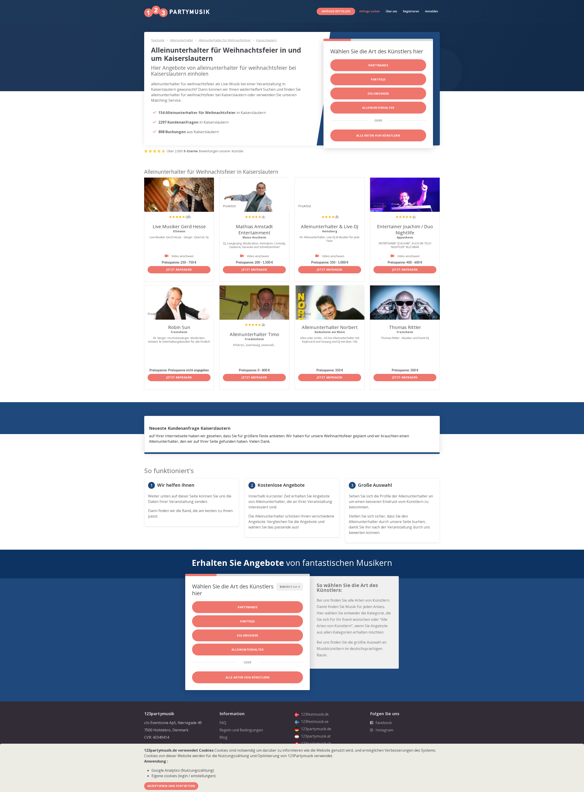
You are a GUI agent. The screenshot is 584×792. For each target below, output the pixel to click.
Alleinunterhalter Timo (254, 334)
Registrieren (411, 11)
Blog (223, 737)
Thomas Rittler (405, 327)
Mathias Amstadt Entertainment (254, 229)
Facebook (383, 722)
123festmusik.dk (314, 714)
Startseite (157, 40)
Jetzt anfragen (179, 270)
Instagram (384, 729)
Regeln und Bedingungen (241, 729)
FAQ (222, 722)
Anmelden (431, 11)
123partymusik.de (315, 728)
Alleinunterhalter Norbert (330, 327)
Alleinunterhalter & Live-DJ (329, 226)
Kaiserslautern (266, 40)
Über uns (391, 11)
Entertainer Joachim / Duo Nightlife (405, 229)
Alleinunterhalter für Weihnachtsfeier (225, 40)
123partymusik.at (315, 736)
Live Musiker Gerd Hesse (179, 226)
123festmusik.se (314, 721)
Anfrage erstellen (336, 11)
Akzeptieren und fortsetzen (171, 786)
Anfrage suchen (369, 11)
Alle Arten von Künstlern (378, 135)
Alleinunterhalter (181, 40)
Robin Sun (179, 327)
